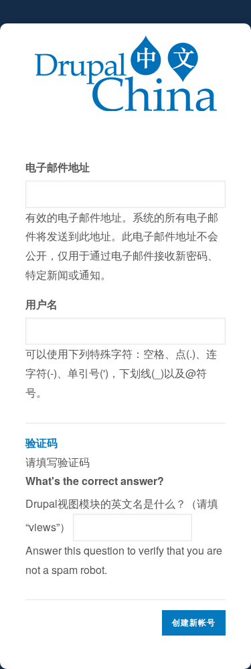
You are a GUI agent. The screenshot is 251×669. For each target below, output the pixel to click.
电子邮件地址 (57, 167)
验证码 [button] (41, 442)
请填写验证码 (123, 506)
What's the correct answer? (94, 480)
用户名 (41, 304)
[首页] (125, 44)
